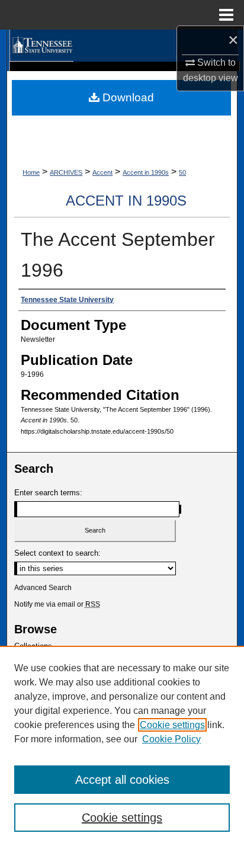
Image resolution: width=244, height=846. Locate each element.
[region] (122, 746)
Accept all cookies (122, 779)
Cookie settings (172, 725)
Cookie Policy (171, 739)
